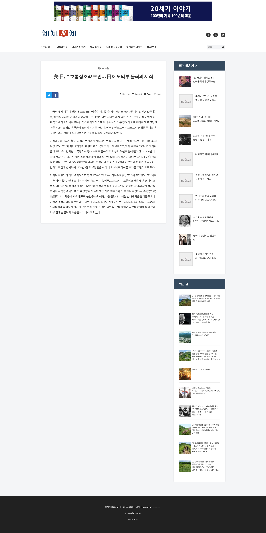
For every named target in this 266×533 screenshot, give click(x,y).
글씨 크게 (126, 94)
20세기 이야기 (79, 47)
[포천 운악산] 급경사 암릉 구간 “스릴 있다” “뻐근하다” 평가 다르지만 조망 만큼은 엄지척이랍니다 (206, 298)
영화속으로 (62, 47)
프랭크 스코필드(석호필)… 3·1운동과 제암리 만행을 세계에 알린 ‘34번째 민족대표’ (206, 390)
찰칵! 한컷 (152, 47)
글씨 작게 (138, 94)
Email (159, 94)
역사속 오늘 (96, 47)
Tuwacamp (156, 507)
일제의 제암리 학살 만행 (201, 369)
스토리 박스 (46, 47)
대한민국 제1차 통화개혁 (207, 154)
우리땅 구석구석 (114, 47)
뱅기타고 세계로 (134, 47)
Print (149, 94)
